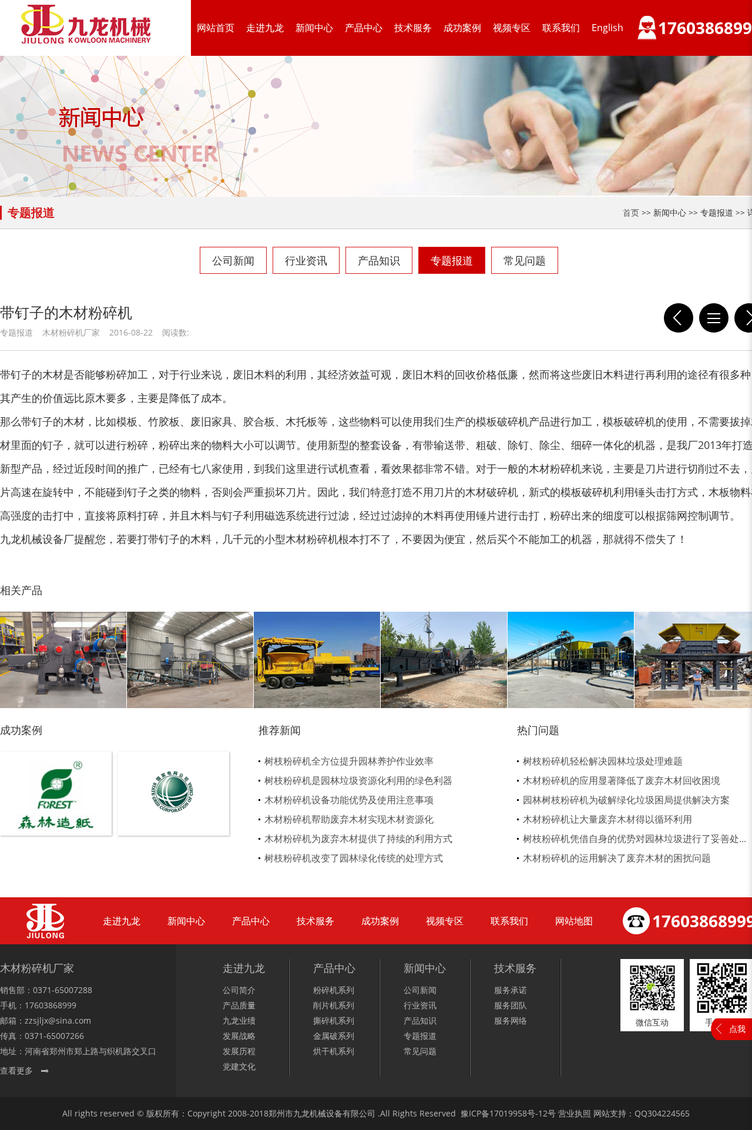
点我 (737, 1028)
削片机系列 (333, 1005)
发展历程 (239, 1051)
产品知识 (379, 260)
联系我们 (561, 27)
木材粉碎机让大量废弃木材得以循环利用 (607, 819)
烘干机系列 (333, 1051)
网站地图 (574, 920)
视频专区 (512, 27)
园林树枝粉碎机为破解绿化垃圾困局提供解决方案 (626, 799)
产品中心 (363, 27)
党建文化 (239, 1066)
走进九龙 (265, 27)
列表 (713, 318)
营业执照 (574, 1113)
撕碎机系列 (333, 1020)
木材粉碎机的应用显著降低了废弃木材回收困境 (621, 780)
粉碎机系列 (333, 989)
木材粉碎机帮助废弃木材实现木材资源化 (349, 819)
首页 (631, 212)
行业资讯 (306, 260)
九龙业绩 (239, 1020)
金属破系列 (333, 1035)
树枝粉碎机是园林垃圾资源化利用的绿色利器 (358, 780)
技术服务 (413, 27)
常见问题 (524, 260)
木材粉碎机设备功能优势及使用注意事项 (349, 799)
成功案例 (462, 27)
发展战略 (239, 1035)
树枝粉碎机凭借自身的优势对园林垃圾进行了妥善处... (634, 838)
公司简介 (239, 989)
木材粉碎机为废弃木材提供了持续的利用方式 (358, 838)
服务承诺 (510, 989)
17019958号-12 (518, 1113)
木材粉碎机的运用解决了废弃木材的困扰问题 (617, 857)
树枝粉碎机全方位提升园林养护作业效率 (349, 761)
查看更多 (16, 1070)
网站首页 (215, 27)
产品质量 (239, 1005)
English (607, 27)
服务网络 (510, 1020)
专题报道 (452, 260)
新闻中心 (314, 27)
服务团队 (510, 1005)
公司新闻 (233, 260)
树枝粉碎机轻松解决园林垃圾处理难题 (603, 761)
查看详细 (56, 813)
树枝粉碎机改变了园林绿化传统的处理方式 (353, 857)
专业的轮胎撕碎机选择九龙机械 (678, 318)
